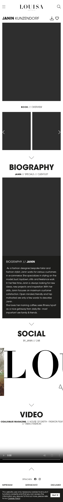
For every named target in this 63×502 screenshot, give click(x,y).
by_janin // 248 (31, 340)
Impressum (7, 485)
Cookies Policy (14, 498)
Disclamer (56, 485)
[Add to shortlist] (57, 18)
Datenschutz (31, 485)
